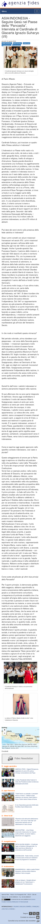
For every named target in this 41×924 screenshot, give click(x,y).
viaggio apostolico (6, 43)
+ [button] (4, 729)
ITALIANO (16, 906)
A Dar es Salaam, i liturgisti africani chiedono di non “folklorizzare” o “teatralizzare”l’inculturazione (25, 882)
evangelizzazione (6, 45)
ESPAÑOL (28, 906)
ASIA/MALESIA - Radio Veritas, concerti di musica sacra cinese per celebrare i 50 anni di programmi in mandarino (27, 857)
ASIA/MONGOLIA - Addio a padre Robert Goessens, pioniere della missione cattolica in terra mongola (27, 871)
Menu (4, 11)
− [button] (4, 733)
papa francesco (17, 43)
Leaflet (4, 744)
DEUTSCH (5, 909)
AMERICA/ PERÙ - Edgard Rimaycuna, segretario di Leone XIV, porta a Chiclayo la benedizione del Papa (26, 771)
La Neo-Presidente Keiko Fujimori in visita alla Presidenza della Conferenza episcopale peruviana (26, 782)
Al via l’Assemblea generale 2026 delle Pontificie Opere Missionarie (26, 806)
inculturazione (16, 45)
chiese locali (26, 43)
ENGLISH (22, 906)
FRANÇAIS (35, 906)
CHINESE (11, 909)
